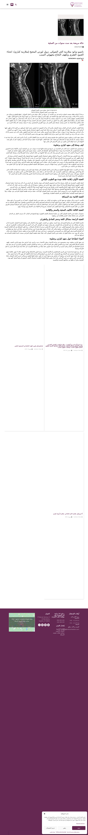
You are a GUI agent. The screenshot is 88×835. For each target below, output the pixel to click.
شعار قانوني (52, 832)
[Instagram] (39, 625)
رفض (64, 828)
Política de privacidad (61, 832)
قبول (78, 828)
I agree (22, 625)
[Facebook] (42, 625)
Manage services (80, 823)
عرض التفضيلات (50, 828)
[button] (44, 814)
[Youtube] (48, 625)
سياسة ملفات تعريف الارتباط (73, 832)
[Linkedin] (45, 625)
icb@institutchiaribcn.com (71, 629)
